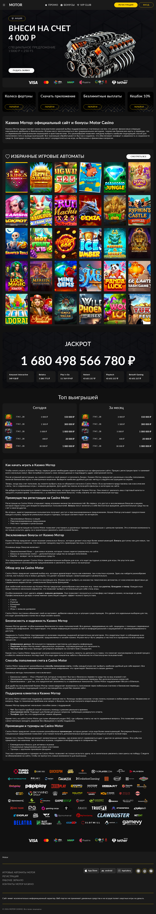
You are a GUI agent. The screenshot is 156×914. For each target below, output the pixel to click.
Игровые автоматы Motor (18, 872)
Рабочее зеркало (12, 880)
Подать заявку (21, 70)
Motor (15, 5)
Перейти (14, 107)
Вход (146, 5)
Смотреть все (138, 157)
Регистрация (125, 5)
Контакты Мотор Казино (18, 884)
